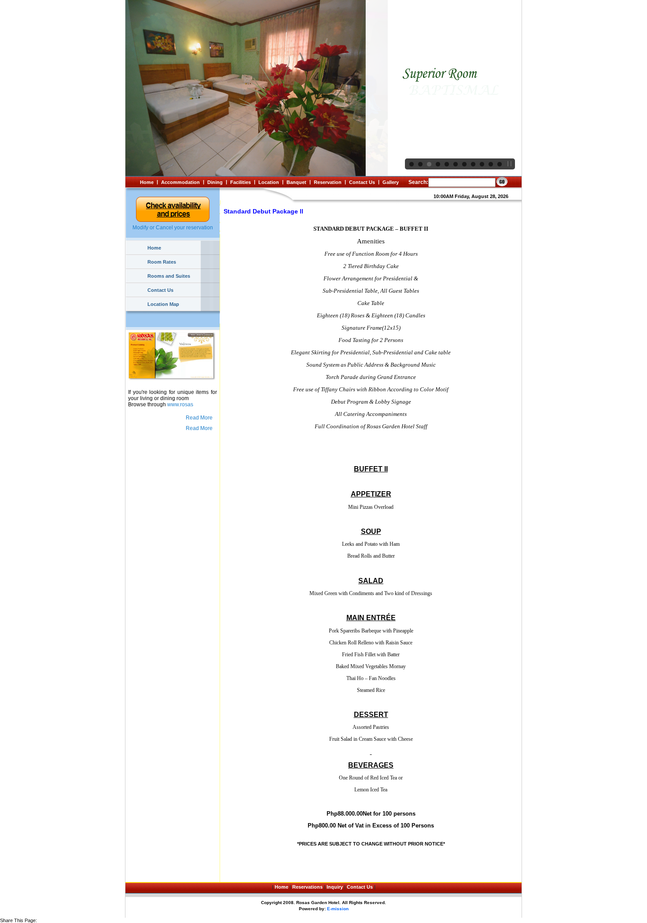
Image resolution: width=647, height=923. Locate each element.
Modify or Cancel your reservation (172, 227)
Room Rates (161, 262)
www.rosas (180, 404)
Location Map (163, 304)
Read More (199, 418)
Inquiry (335, 887)
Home (147, 182)
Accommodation (180, 182)
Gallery (390, 182)
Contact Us (362, 182)
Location (268, 182)
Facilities (240, 182)
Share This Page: (18, 920)
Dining (215, 182)
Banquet (296, 182)
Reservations (307, 887)
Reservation (328, 182)
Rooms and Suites (168, 276)
